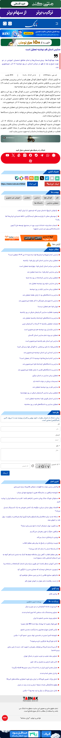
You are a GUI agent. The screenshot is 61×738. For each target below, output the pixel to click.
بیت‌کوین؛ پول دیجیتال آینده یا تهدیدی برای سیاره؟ (39, 526)
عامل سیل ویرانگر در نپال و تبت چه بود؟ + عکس (40, 690)
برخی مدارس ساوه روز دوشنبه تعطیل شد (43, 283)
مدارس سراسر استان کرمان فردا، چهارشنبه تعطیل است (38, 266)
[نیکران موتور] (30, 138)
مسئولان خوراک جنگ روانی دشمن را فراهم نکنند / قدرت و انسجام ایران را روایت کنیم (30, 500)
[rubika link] (54, 155)
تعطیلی (27, 198)
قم (57, 198)
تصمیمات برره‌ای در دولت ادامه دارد (45, 381)
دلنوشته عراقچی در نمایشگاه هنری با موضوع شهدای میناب (37, 492)
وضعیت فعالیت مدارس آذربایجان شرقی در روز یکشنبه (39, 312)
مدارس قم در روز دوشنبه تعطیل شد (45, 387)
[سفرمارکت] (30, 238)
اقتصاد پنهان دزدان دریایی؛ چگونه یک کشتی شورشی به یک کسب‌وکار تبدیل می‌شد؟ (32, 509)
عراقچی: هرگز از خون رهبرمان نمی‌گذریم (44, 531)
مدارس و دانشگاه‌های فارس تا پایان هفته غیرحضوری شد (38, 370)
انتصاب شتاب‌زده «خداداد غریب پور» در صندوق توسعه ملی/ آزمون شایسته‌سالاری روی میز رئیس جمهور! (35, 227)
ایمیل (58, 435)
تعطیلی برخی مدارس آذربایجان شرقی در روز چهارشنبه (39, 393)
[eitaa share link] (31, 178)
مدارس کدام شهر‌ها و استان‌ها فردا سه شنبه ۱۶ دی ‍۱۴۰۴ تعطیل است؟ (33, 255)
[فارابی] (30, 42)
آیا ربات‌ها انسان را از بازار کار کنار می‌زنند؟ (43, 549)
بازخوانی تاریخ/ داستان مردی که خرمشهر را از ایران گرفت (37, 210)
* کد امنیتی (56, 464)
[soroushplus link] (30, 155)
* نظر (58, 446)
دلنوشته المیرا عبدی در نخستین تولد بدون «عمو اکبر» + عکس (35, 635)
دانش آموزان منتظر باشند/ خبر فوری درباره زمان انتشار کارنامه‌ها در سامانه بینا (30, 564)
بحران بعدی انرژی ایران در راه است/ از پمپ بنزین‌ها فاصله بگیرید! (34, 667)
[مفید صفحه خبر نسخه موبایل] (30, 13)
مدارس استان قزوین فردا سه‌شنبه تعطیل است (41, 398)
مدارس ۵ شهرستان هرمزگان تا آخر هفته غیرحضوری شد (38, 301)
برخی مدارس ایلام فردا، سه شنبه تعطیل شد (42, 272)
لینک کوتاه (54, 184)
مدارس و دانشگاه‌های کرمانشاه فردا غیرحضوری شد (40, 364)
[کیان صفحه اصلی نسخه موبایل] (30, 734)
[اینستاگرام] (26, 178)
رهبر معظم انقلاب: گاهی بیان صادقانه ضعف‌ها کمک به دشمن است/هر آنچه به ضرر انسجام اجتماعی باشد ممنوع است (31, 556)
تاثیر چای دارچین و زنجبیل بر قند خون (43, 662)
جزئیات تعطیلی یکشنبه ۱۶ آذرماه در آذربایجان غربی (40, 324)
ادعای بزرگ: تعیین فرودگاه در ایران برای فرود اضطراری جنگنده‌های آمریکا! (32, 679)
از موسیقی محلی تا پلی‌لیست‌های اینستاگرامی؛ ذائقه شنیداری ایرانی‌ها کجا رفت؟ (32, 218)
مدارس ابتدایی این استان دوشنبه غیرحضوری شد (41, 352)
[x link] (13, 155)
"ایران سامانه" (25, 718)
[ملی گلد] (30, 4)
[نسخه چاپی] (57, 178)
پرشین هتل (53, 594)
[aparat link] (30, 161)
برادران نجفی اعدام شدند (48, 673)
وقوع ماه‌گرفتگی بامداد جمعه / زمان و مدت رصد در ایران (37, 685)
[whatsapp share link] (36, 178)
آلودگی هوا (48, 198)
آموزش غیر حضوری (13, 198)
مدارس (37, 198)
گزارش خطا (56, 244)
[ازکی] (30, 33)
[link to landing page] (31, 23)
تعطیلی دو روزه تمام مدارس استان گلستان (43, 335)
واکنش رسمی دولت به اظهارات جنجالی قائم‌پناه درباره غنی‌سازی (36, 487)
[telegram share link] (47, 178)
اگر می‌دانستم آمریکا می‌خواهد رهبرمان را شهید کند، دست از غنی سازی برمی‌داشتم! (34, 649)
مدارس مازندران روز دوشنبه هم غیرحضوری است (41, 329)
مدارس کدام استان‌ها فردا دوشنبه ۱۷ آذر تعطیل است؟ (39, 358)
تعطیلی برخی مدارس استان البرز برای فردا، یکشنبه (40, 260)
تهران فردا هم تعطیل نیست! (48, 306)
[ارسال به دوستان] (52, 178)
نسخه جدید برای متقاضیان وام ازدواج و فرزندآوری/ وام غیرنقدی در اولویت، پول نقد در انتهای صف (31, 519)
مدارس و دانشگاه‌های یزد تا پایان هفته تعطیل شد (40, 295)
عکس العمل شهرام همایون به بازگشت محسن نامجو (39, 630)
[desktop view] (10, 23)
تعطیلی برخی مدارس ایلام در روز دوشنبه (44, 289)
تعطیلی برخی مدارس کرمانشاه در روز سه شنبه (42, 278)
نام (59, 424)
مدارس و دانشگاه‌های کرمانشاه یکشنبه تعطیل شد (40, 318)
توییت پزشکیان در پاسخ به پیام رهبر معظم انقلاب (40, 543)
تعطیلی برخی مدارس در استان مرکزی (45, 375)
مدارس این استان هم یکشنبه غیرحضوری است (41, 341)
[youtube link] (7, 155)
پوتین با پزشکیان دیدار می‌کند (47, 537)
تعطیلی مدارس (52, 203)
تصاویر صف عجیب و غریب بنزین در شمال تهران (40, 656)
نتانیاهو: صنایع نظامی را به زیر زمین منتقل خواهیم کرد (38, 575)
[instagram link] (25, 155)
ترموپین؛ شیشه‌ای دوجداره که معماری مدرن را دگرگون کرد (37, 569)
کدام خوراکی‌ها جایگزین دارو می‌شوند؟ (43, 641)
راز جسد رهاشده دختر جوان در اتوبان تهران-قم (41, 581)
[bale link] (36, 155)
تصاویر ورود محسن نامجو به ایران (45, 618)
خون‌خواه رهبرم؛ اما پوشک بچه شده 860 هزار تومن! (39, 624)
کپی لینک (32, 184)
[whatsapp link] (48, 155)
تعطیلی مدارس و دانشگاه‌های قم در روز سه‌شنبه (41, 404)
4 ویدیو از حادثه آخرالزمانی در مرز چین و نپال (41, 607)
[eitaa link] (19, 155)
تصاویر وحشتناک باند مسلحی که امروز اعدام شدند (39, 612)
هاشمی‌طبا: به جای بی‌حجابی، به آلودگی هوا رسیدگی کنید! (37, 347)
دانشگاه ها (38, 203)
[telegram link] (42, 155)
